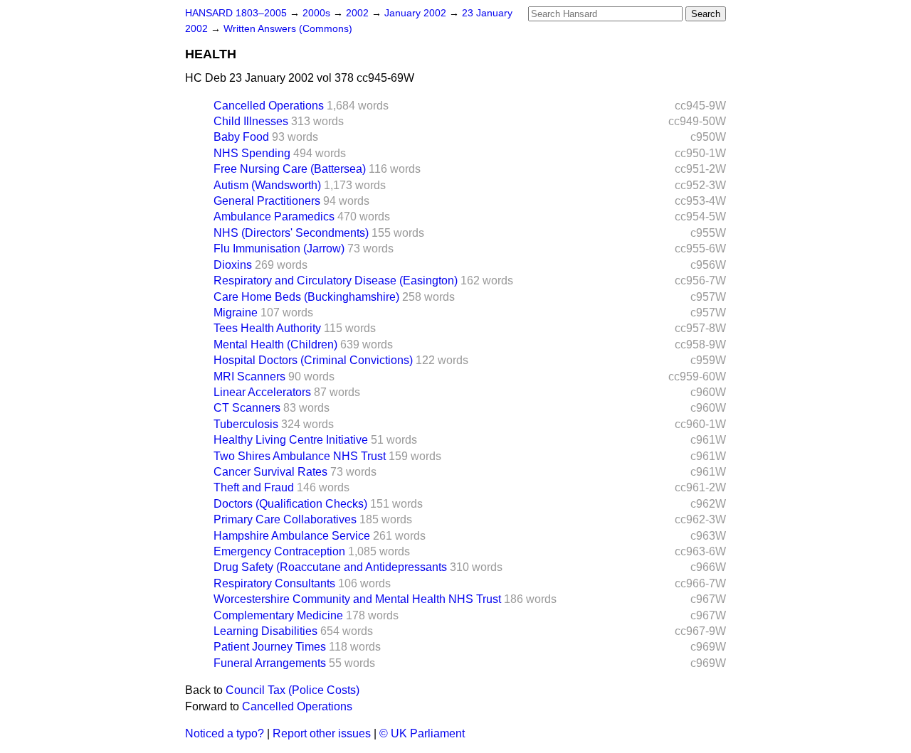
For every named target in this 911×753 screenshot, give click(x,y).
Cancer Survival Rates (270, 472)
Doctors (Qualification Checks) (290, 504)
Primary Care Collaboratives (285, 519)
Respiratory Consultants (274, 583)
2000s (317, 13)
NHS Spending (252, 153)
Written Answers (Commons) (287, 28)
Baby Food (241, 137)
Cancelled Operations (269, 106)
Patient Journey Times (270, 647)
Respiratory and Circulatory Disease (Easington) (336, 280)
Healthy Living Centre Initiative (291, 440)
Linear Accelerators (262, 392)
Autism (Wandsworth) (267, 185)
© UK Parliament (422, 733)
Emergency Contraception (279, 551)
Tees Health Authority (267, 328)
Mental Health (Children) (275, 344)
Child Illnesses (251, 121)
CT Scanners (247, 408)
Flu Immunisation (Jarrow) (279, 248)
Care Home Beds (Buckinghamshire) (306, 297)
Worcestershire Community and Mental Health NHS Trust (357, 599)
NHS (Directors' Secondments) (291, 233)
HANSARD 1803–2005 (236, 13)
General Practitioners (267, 201)
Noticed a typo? (224, 733)
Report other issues (322, 733)
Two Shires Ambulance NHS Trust (300, 456)
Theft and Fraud (254, 487)
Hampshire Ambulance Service (292, 536)
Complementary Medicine (278, 615)
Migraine (236, 312)
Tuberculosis (246, 424)
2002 (359, 13)
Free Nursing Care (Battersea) (290, 169)
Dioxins (233, 265)
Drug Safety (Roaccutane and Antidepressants (330, 567)
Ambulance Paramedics (274, 216)
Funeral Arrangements (270, 663)
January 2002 (416, 13)
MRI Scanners (249, 376)
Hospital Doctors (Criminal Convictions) (313, 360)
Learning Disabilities (265, 631)
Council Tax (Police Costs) (292, 690)
